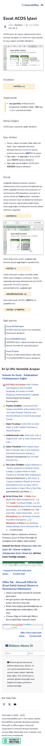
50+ (8, 503)
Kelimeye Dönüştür (31, 516)
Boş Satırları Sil (32, 409)
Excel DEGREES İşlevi (16, 339)
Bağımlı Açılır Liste (14, 439)
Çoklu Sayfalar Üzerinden (25, 427)
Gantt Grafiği (26, 503)
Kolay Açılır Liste (32, 435)
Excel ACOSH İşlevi (15, 326)
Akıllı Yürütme (32, 385)
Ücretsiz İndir (19, 574)
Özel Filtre (36, 488)
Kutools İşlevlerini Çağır (26, 395)
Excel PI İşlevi (12, 351)
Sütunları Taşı (18, 450)
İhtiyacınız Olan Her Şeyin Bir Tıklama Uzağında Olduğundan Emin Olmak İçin (21, 549)
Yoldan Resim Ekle (24, 513)
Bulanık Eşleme (13, 431)
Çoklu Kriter (26, 424)
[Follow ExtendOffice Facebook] (4, 704)
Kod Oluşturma (12, 388)
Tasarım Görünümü (14, 468)
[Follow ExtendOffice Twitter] (9, 704)
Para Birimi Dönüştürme (16, 520)
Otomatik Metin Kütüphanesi (29, 475)
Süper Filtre (25, 488)
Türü (18, 503)
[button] (42, 5)
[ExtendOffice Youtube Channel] (15, 704)
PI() (31, 153)
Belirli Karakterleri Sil (26, 500)
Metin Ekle (11, 500)
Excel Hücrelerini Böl (29, 526)
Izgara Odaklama (32, 465)
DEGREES (26, 150)
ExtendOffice (31, 5)
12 (25, 496)
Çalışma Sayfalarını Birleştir (18, 482)
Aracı (34, 496)
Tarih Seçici (32, 478)
